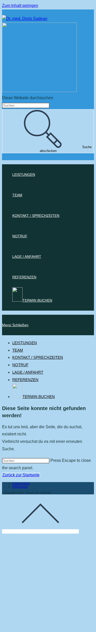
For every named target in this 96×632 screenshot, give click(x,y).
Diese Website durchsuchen (27, 98)
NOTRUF (20, 365)
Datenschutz (21, 483)
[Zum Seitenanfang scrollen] (40, 531)
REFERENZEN (25, 380)
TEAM (17, 350)
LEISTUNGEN (24, 343)
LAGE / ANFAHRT (27, 372)
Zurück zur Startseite (21, 475)
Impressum (20, 486)
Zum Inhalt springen (20, 5)
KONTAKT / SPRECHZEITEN (37, 357)
